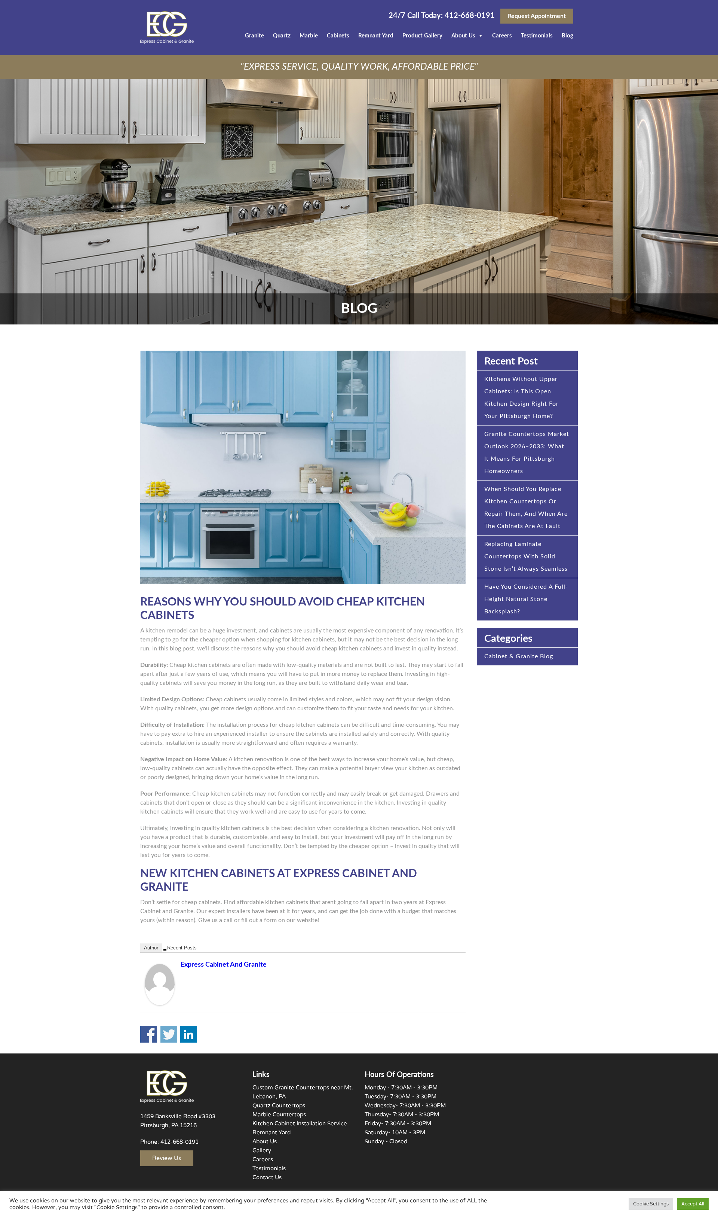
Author (151, 948)
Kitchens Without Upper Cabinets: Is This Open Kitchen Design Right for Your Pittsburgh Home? (521, 397)
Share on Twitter (168, 1034)
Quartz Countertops (278, 1105)
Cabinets (338, 36)
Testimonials (537, 36)
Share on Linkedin (188, 1034)
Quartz (282, 36)
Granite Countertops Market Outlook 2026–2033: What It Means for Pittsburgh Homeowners (526, 452)
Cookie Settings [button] (651, 1204)
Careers (502, 36)
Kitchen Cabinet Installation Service (299, 1123)
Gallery (261, 1150)
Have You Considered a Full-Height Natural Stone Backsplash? (526, 599)
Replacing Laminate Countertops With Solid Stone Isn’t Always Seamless (526, 556)
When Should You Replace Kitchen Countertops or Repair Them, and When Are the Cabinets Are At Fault (526, 507)
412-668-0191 (469, 15)
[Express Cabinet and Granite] (160, 984)
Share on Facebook (148, 1034)
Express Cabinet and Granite (224, 964)
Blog (567, 36)
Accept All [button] (692, 1204)
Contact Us (267, 1177)
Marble (309, 36)
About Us (463, 36)
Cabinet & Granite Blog (518, 656)
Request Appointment (537, 16)
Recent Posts (182, 948)
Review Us (166, 1158)
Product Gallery (422, 36)
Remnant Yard (375, 36)
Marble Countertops (279, 1114)
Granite (254, 36)
